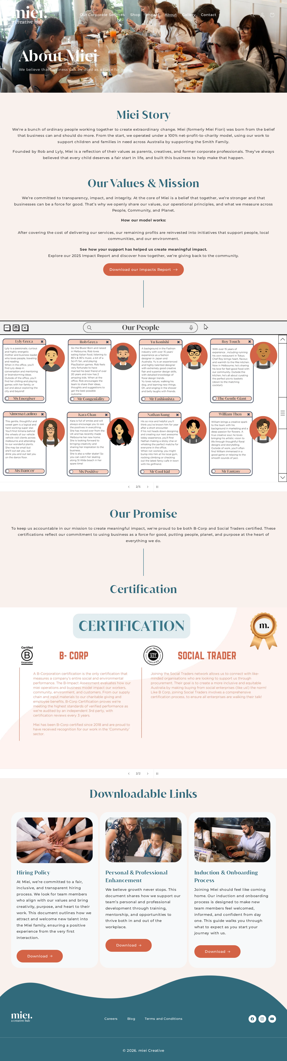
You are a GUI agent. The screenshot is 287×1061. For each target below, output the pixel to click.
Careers (110, 1019)
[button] (252, 15)
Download (37, 956)
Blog (131, 1019)
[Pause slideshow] (158, 486)
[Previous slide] (128, 486)
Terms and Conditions (164, 1019)
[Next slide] (147, 486)
